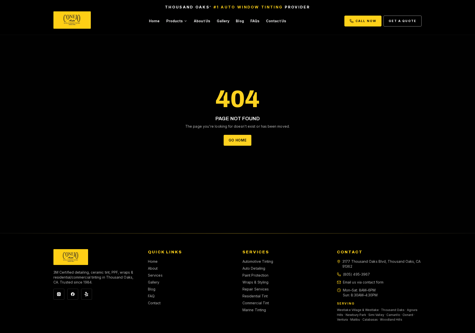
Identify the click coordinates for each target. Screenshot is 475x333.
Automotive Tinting (257, 261)
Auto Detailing (253, 268)
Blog (240, 21)
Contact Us (276, 21)
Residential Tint (255, 296)
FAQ (151, 296)
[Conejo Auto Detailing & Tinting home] (72, 21)
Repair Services (255, 289)
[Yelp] (86, 294)
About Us (202, 21)
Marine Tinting (254, 310)
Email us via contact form (363, 282)
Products (174, 21)
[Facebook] (72, 294)
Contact (154, 303)
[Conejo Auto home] (70, 257)
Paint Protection (255, 275)
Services (155, 275)
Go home (238, 140)
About (153, 268)
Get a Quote (402, 21)
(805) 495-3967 (356, 274)
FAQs (255, 21)
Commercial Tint (255, 303)
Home (154, 21)
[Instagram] (58, 294)
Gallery (223, 21)
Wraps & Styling (255, 282)
